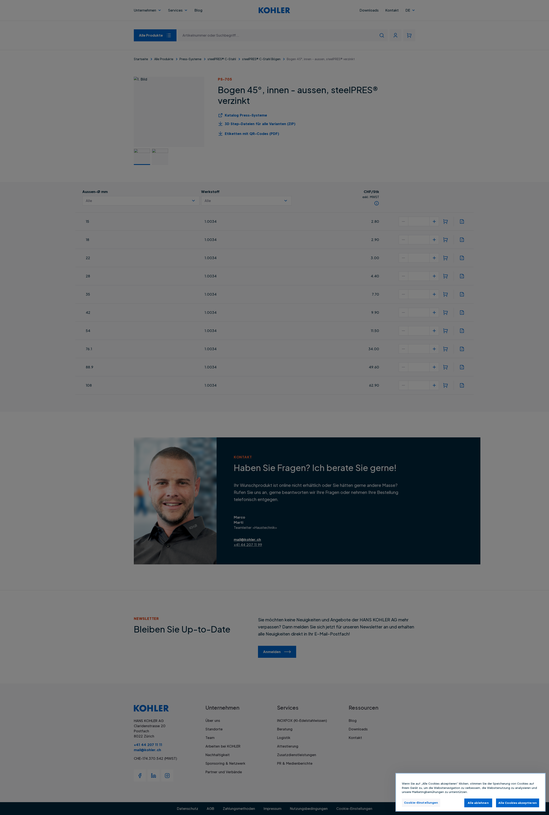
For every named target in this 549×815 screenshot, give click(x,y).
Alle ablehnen (478, 802)
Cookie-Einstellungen (421, 802)
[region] (470, 792)
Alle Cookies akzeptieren (517, 802)
